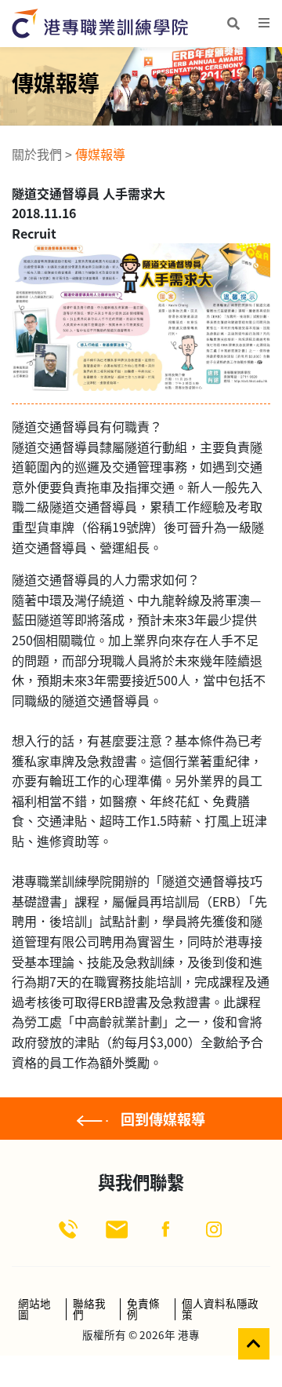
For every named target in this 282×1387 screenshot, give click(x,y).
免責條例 (143, 1308)
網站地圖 (34, 1308)
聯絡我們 (89, 1308)
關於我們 (37, 153)
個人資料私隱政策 (220, 1308)
